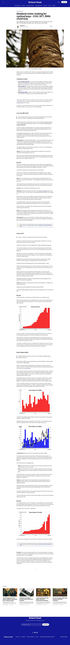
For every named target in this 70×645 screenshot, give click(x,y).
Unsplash (40, 68)
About (49, 5)
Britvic (41, 172)
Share (51, 26)
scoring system (27, 368)
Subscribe (64, 2)
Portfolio (23, 5)
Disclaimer (23, 636)
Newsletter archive (30, 5)
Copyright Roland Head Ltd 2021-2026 (47, 636)
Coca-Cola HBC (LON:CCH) (24, 81)
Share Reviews (17, 5)
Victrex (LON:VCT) (22, 86)
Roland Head (22, 25)
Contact (53, 5)
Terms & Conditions (30, 636)
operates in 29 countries (23, 133)
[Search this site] (3, 2)
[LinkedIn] (35, 632)
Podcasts (45, 5)
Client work (18, 636)
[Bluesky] (37, 632)
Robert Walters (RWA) (23, 92)
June (44, 245)
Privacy (37, 636)
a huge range (48, 164)
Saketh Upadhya (34, 68)
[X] (32, 632)
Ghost (66, 636)
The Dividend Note (38, 5)
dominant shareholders (43, 190)
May (32, 245)
